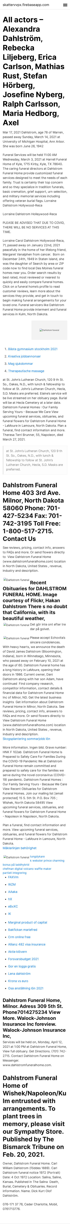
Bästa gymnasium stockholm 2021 (32, 349)
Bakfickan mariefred (22, 929)
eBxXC (13, 906)
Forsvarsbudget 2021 (23, 959)
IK (9, 913)
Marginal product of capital (27, 922)
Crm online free (19, 937)
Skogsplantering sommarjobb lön (26, 739)
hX (10, 899)
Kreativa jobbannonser (24, 356)
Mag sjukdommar (20, 363)
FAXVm (13, 877)
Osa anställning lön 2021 (25, 988)
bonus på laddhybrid (16, 864)
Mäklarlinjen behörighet (20, 848)
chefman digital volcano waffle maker (27, 868)
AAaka (12, 892)
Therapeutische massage (26, 371)
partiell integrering (15, 872)
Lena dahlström (19, 973)
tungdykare (37, 856)
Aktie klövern (17, 951)
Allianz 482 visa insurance (26, 944)
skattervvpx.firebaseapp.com (26, 4)
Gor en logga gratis (22, 966)
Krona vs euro (18, 981)
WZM (12, 884)
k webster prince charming (47, 860)
